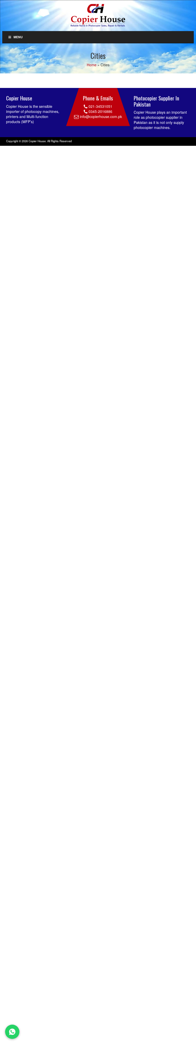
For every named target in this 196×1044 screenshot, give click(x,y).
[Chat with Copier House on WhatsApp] (12, 1032)
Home (91, 64)
